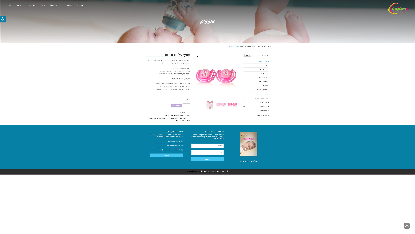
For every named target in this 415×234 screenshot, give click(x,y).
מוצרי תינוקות (168, 115)
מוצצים (178, 121)
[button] (3, 19)
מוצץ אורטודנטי (177, 118)
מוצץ (184, 118)
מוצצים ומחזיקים (179, 115)
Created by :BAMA (193, 171)
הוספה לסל (176, 106)
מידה (187, 99)
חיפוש (248, 55)
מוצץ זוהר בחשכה (159, 118)
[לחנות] (9, 5)
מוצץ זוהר (169, 118)
